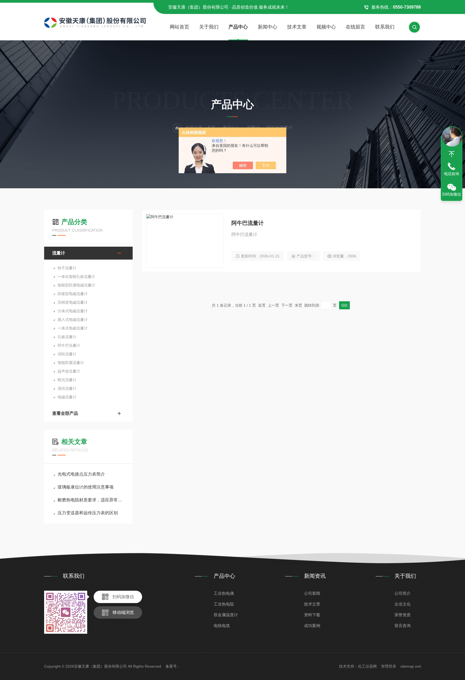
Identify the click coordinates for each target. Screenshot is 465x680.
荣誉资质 (402, 614)
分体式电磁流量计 (73, 311)
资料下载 (312, 614)
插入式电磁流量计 (73, 319)
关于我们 (209, 27)
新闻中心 (267, 27)
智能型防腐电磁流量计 (76, 285)
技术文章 (297, 27)
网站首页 (179, 27)
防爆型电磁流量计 (73, 294)
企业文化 (402, 604)
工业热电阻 (224, 604)
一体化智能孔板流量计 (76, 276)
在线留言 (355, 27)
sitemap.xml (410, 666)
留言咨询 (402, 625)
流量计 (58, 253)
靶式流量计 (67, 380)
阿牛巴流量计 (69, 345)
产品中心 (238, 27)
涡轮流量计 (67, 354)
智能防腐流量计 (71, 362)
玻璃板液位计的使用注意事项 (86, 487)
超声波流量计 (69, 371)
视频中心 (326, 27)
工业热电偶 (224, 593)
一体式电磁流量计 (73, 328)
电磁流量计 (67, 397)
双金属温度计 (226, 614)
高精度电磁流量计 (73, 302)
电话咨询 (451, 174)
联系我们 (384, 27)
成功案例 (312, 625)
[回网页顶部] (451, 154)
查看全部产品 (65, 413)
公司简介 (402, 593)
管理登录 (388, 666)
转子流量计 (67, 268)
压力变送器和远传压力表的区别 (88, 513)
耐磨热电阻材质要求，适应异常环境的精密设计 (91, 500)
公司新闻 (312, 593)
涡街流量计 (67, 388)
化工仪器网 (367, 666)
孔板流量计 (67, 337)
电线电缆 (222, 625)
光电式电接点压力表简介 (81, 474)
